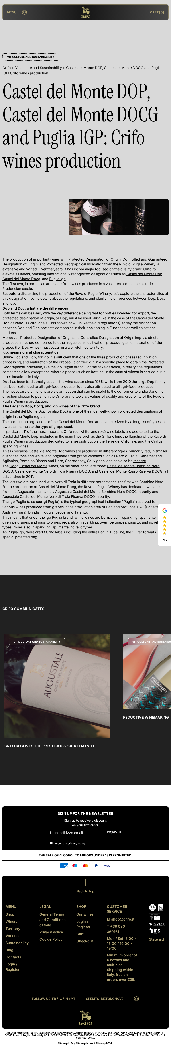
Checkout (84, 941)
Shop (10, 914)
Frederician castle (17, 288)
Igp (12, 303)
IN (66, 999)
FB (54, 999)
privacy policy (77, 843)
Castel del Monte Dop (144, 274)
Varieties (13, 935)
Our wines (85, 914)
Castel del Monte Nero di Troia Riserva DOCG (52, 471)
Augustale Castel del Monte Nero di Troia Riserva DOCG (48, 496)
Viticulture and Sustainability (30, 57)
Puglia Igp (57, 279)
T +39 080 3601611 (116, 929)
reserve (139, 461)
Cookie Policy (51, 939)
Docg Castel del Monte (28, 466)
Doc (160, 298)
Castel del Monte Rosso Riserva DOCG (131, 471)
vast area (113, 283)
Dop (151, 298)
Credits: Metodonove (104, 999)
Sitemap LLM (65, 1043)
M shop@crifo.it (120, 919)
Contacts (13, 957)
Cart (80, 934)
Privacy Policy (51, 932)
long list (139, 421)
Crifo (147, 269)
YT (73, 999)
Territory (13, 928)
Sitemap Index (84, 1043)
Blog (9, 950)
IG (60, 999)
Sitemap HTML (104, 1043)
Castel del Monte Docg (21, 279)
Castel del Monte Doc (76, 421)
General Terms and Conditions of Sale (52, 919)
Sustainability (17, 943)
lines (77, 436)
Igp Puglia (18, 501)
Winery (12, 921)
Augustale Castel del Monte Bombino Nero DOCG (96, 491)
